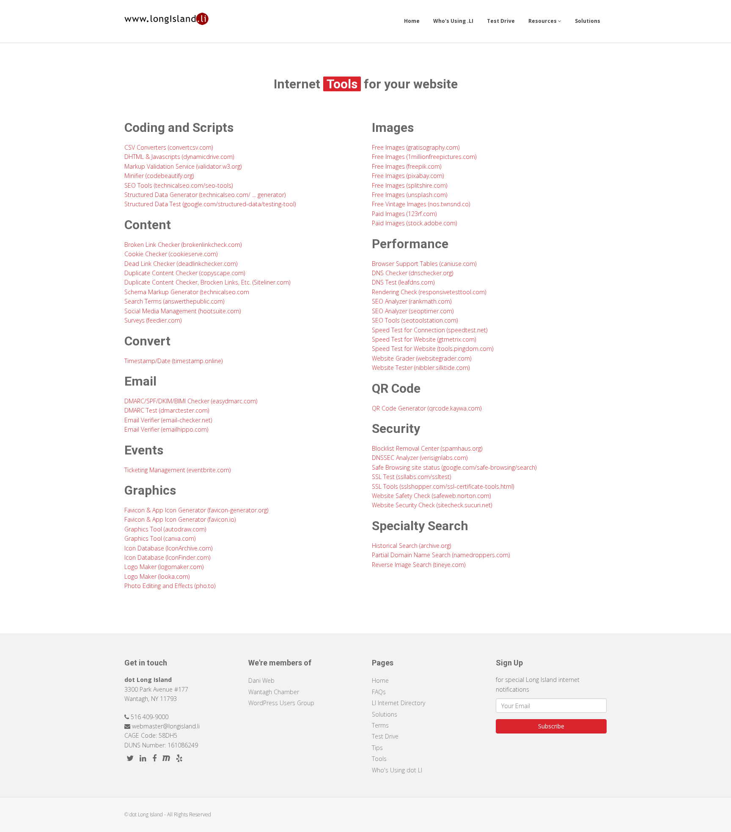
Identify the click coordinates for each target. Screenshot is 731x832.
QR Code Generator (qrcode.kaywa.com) (426, 408)
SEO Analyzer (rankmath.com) (411, 301)
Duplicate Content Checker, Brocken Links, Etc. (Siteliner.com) (207, 282)
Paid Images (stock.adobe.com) (414, 223)
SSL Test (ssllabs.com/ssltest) (411, 477)
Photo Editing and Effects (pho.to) (169, 586)
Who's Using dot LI (397, 770)
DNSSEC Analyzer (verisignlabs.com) (419, 458)
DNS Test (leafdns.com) (403, 282)
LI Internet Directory (398, 703)
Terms (380, 725)
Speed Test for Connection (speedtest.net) (429, 330)
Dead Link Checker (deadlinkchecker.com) (180, 264)
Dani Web (261, 680)
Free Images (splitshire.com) (409, 185)
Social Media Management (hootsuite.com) (182, 311)
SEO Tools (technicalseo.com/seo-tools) (178, 185)
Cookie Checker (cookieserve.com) (170, 254)
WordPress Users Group (281, 703)
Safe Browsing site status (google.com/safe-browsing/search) (454, 467)
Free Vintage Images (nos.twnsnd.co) (421, 204)
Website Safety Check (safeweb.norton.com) (431, 496)
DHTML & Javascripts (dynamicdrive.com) (179, 157)
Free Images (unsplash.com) (409, 195)
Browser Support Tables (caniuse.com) (424, 264)
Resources (543, 21)
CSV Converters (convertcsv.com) (168, 147)
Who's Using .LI (453, 21)
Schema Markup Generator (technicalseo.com (186, 292)
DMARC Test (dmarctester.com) (166, 410)
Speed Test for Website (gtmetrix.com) (424, 339)
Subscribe (551, 726)
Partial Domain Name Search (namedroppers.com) (441, 555)
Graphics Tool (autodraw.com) (165, 529)
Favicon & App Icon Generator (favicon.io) (180, 519)
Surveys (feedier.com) (152, 320)
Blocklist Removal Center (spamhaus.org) (427, 448)
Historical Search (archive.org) (411, 546)
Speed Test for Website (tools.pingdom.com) (432, 349)
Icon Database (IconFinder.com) (167, 557)
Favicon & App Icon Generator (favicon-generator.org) (196, 510)
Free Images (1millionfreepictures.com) (424, 157)
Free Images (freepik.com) (406, 166)
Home (412, 21)
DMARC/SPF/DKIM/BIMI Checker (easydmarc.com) (190, 401)
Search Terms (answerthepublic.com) (174, 301)
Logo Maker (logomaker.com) (163, 567)
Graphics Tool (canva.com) (159, 538)
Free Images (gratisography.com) (415, 147)
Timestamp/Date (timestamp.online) (173, 361)
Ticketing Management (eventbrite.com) (177, 470)
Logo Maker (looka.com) (157, 576)
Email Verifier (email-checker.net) (168, 420)
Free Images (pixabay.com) (408, 176)
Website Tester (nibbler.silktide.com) (421, 368)
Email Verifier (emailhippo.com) (166, 429)
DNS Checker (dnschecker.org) (412, 273)
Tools (379, 759)
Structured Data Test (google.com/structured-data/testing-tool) (210, 204)
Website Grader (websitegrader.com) (421, 358)
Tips (377, 748)
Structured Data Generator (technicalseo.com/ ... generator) (205, 195)
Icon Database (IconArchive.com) (168, 548)
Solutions (587, 21)
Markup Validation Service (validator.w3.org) (183, 166)
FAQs (379, 692)
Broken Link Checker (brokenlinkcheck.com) (183, 245)
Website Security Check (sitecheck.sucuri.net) (432, 505)
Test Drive (501, 21)
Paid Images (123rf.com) (404, 214)
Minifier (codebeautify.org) (159, 176)
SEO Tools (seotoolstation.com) (415, 320)
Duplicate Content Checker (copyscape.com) (184, 273)
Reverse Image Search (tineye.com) (418, 565)
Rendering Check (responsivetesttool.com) (429, 292)
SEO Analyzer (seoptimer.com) (412, 311)
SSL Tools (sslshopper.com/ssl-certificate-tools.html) (443, 486)
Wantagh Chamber (273, 692)
